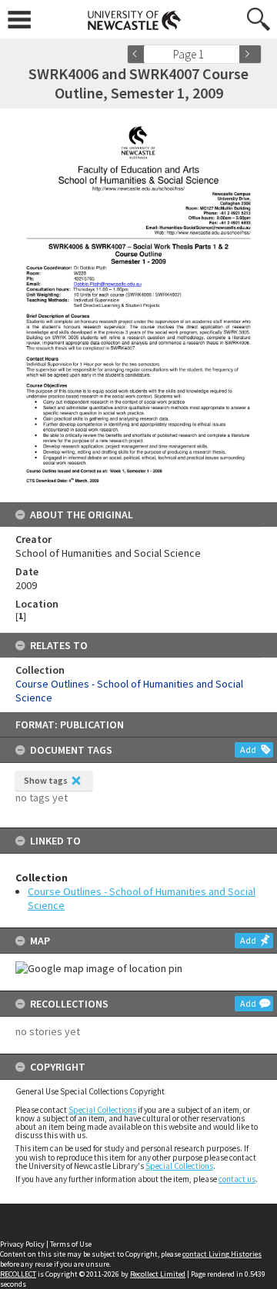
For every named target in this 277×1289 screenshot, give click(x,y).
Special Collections (102, 1109)
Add (248, 749)
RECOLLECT (18, 1274)
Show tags (46, 780)
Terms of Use (71, 1244)
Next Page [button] (250, 54)
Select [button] (233, 54)
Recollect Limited (157, 1274)
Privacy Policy (22, 1244)
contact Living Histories (222, 1254)
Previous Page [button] (138, 54)
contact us (237, 1179)
